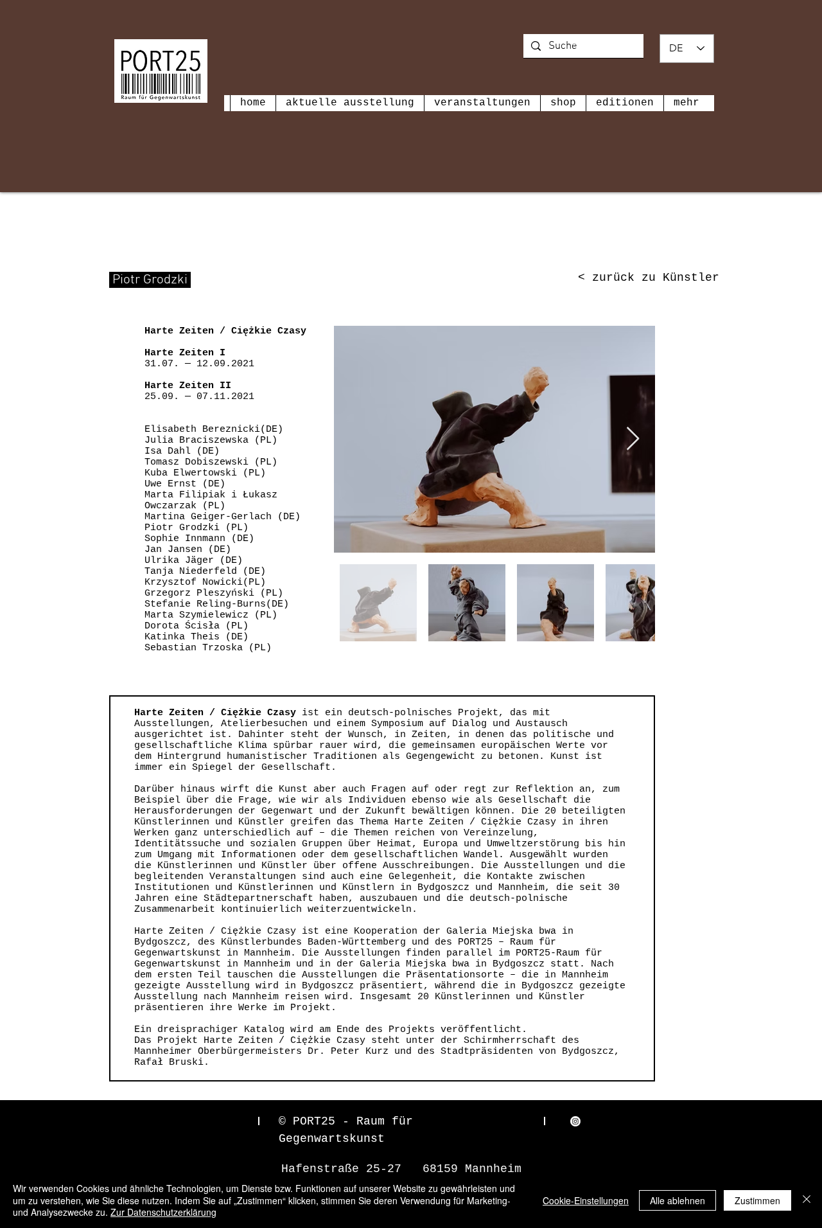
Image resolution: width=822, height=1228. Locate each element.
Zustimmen (757, 1200)
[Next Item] (632, 439)
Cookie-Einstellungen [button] (586, 1200)
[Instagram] (575, 1121)
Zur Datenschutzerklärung (163, 1212)
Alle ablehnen (677, 1200)
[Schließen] (806, 1200)
